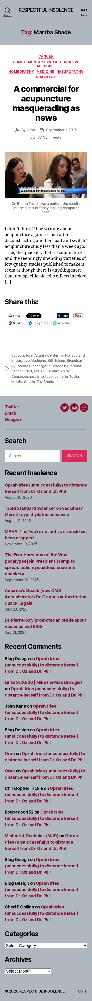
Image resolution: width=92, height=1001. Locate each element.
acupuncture (22, 355)
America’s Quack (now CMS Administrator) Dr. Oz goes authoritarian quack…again (45, 597)
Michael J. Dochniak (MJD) (31, 835)
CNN (28, 371)
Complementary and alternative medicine (46, 64)
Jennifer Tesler (66, 376)
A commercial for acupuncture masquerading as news (46, 103)
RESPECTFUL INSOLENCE (46, 10)
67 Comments (49, 137)
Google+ (13, 419)
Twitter (12, 406)
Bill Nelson (56, 360)
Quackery (46, 77)
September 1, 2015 (61, 130)
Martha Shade (23, 381)
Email (10, 413)
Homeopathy (21, 72)
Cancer (46, 56)
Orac (31, 130)
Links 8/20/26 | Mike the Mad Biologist (43, 682)
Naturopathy (70, 72)
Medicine (45, 72)
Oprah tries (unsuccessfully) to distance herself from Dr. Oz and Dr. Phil (41, 665)
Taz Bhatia (45, 381)
